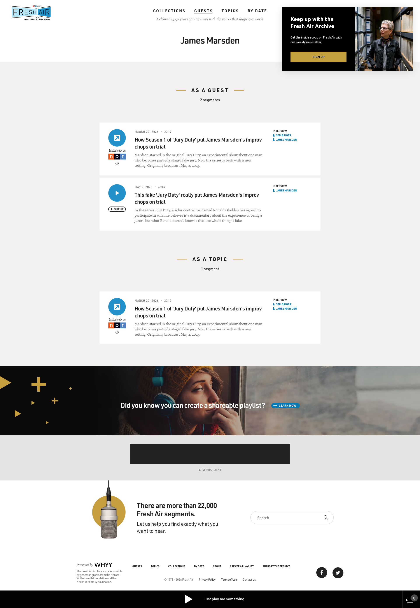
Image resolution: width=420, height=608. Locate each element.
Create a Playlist (242, 566)
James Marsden (286, 139)
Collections (169, 10)
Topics (230, 10)
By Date (257, 10)
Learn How (287, 405)
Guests (203, 10)
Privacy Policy (207, 579)
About (217, 566)
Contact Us (249, 579)
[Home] (31, 13)
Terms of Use (229, 579)
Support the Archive (276, 566)
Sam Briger (283, 135)
